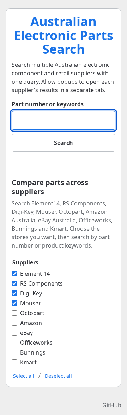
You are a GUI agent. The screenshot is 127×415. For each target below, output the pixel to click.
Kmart (28, 362)
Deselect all (58, 375)
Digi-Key (31, 293)
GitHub (111, 405)
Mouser (30, 303)
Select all (23, 375)
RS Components (41, 283)
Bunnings (33, 352)
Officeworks (36, 342)
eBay (26, 333)
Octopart (32, 313)
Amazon (31, 323)
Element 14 (35, 273)
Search (63, 143)
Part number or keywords (48, 104)
